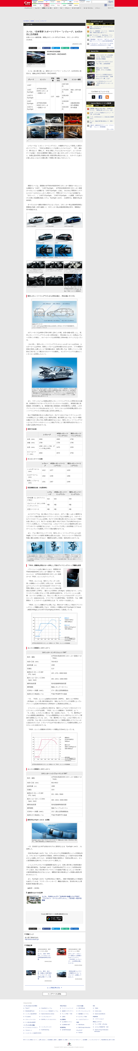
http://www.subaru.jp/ (32, 939)
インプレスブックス (46, 1027)
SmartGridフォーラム (46, 1008)
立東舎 (63, 1016)
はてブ (57, 48)
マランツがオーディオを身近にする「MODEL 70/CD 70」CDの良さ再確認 (104, 57)
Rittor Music (63, 1006)
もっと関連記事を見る (53, 987)
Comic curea (98, 1011)
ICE (94, 1006)
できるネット (28, 1030)
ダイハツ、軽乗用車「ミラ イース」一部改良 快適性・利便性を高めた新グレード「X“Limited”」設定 (102, 32)
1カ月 (111, 24)
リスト (39, 48)
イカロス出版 (80, 1006)
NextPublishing (45, 1029)
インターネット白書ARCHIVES (33, 1033)
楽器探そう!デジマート (68, 1011)
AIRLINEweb (81, 1008)
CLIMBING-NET (66, 1024)
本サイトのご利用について (30, 1039)
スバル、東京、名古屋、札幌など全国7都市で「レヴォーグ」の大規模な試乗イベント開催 (45, 974)
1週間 (104, 24)
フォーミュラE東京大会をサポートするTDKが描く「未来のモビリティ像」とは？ (104, 76)
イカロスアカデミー (83, 1019)
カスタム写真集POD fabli (101, 1027)
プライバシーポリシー (75, 1039)
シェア (47, 48)
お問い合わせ (42, 1039)
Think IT (27, 1008)
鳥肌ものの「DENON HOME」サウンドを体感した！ (104, 69)
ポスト (34, 48)
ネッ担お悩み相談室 (30, 1022)
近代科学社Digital (66, 1029)
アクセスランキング (97, 21)
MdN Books (81, 1024)
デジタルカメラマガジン (31, 1027)
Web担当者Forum (29, 1011)
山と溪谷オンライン (67, 1021)
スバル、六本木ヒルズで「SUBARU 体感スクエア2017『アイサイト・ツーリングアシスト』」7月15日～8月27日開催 (62, 898)
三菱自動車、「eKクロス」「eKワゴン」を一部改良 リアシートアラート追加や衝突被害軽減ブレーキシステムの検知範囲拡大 (102, 41)
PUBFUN (95, 1016)
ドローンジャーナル (30, 1019)
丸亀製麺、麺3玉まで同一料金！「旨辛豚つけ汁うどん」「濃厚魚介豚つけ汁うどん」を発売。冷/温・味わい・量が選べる (101, 110)
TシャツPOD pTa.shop (101, 1024)
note (66, 48)
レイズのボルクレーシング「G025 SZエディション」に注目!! (104, 83)
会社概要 (85, 1039)
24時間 (97, 24)
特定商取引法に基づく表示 (108, 1039)
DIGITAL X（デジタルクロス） (49, 1019)
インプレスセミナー (46, 1016)
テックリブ (79, 1030)
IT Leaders (28, 1016)
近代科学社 (63, 1027)
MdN (78, 1022)
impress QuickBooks (100, 1013)
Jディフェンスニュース (84, 1011)
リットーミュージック (67, 1008)
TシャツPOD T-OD (67, 1013)
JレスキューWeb (82, 1016)
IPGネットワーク (97, 1021)
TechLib (80, 1032)
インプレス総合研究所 (31, 1013)
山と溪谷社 (63, 1019)
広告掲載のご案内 (52, 1039)
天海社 (96, 1008)
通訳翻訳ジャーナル (83, 1013)
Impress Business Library (47, 1013)
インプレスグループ (94, 1039)
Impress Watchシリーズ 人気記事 (101, 103)
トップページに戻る (54, 994)
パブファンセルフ (99, 1019)
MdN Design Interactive (84, 1027)
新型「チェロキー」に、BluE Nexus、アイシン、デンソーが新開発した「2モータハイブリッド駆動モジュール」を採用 (101, 37)
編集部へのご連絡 (62, 1039)
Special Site (94, 51)
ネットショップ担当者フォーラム (49, 1011)
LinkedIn (76, 48)
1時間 (89, 24)
